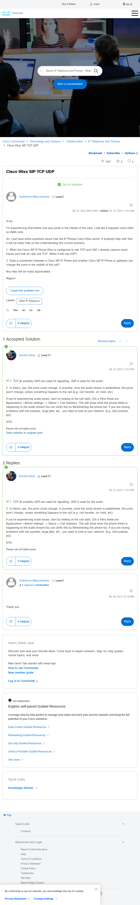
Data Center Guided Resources (27, 727)
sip (23, 310)
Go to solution (72, 184)
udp (38, 310)
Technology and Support (45, 141)
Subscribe (113, 153)
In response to (35, 585)
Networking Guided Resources (26, 735)
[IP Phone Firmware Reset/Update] (126, 341)
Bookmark (95, 153)
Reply (127, 323)
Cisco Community (14, 141)
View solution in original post (24, 433)
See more (14, 759)
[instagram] (100, 893)
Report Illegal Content (32, 883)
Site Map (25, 878)
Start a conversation (70, 84)
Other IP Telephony (29, 301)
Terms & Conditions (31, 859)
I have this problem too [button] (24, 290)
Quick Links (22, 824)
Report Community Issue (34, 850)
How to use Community (23, 668)
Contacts (26, 831)
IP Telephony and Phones (104, 141)
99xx (15, 310)
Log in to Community (22, 681)
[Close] (96, 889)
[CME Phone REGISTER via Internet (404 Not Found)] (120, 341)
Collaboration (74, 141)
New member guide (20, 673)
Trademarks (27, 873)
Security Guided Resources (24, 743)
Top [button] (9, 815)
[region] (50, 895)
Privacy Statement (15, 898)
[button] (11, 323)
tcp (30, 310)
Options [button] (130, 153)
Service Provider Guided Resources (30, 751)
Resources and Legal (28, 842)
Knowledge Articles (21, 788)
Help (23, 854)
